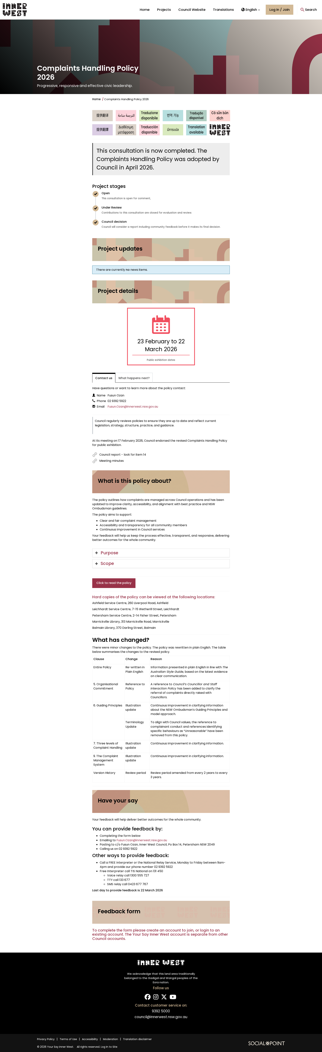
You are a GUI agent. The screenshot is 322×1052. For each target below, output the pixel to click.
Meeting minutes (111, 461)
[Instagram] (155, 998)
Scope (107, 563)
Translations (223, 9)
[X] (164, 998)
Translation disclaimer (137, 1039)
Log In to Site (109, 1047)
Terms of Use (68, 1039)
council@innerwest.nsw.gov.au (161, 1016)
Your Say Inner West (60, 1047)
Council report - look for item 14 (122, 454)
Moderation (110, 1039)
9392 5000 (161, 1011)
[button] (250, 10)
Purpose (109, 553)
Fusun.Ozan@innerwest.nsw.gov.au (133, 406)
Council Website (192, 9)
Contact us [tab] (103, 378)
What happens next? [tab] (134, 378)
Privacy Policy (46, 1039)
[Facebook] (147, 998)
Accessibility (90, 1039)
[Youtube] (173, 998)
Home (145, 9)
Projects (164, 9)
